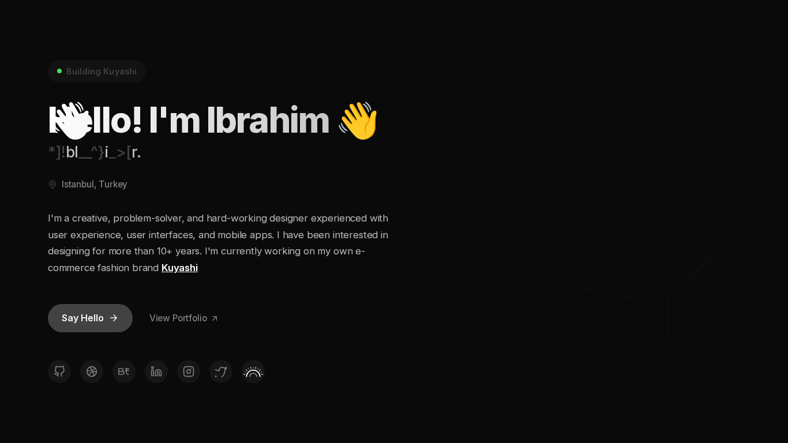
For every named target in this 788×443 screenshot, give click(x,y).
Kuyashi (180, 267)
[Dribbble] (91, 371)
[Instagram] (188, 371)
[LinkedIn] (156, 371)
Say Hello (83, 318)
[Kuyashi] (253, 371)
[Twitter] (220, 371)
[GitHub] (59, 371)
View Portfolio (178, 318)
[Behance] (124, 371)
